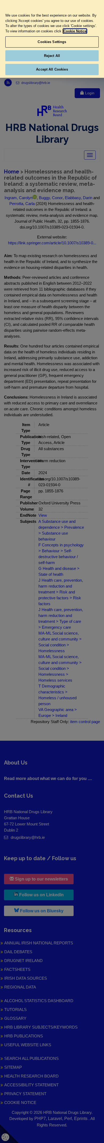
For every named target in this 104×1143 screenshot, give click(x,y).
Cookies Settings (52, 42)
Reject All (52, 56)
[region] (52, 39)
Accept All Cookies (52, 69)
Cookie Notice (74, 31)
